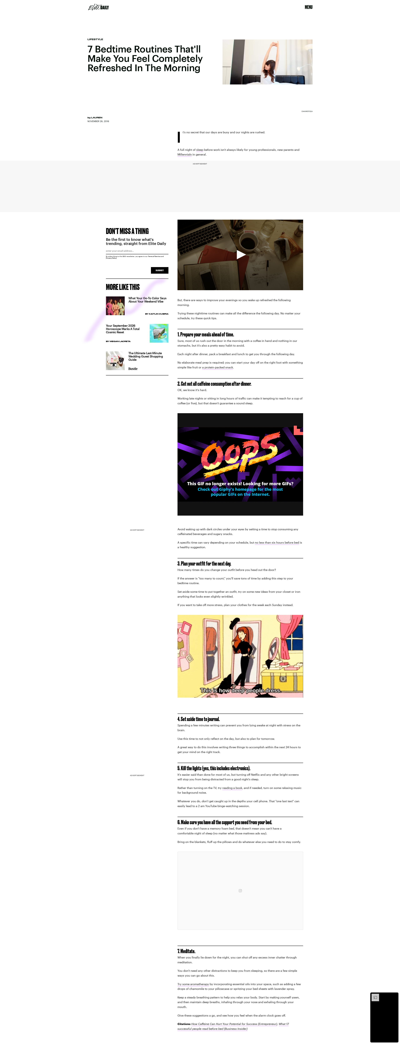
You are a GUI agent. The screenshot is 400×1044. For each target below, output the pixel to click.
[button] (240, 254)
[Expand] (373, 995)
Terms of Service (154, 256)
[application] (240, 255)
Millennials (185, 154)
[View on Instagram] (240, 890)
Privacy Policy (111, 258)
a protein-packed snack (217, 367)
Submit (160, 270)
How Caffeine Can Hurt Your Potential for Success (224, 1024)
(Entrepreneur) (267, 1024)
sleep (199, 149)
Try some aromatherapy (193, 984)
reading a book (232, 788)
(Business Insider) (235, 1028)
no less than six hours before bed (277, 542)
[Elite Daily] (99, 7)
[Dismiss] (395, 995)
